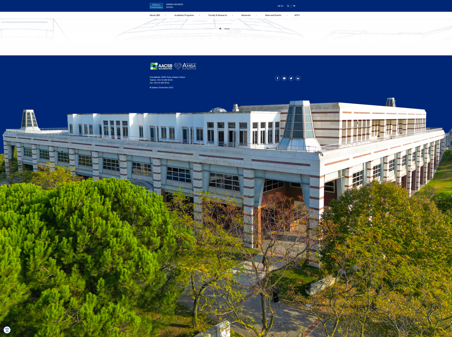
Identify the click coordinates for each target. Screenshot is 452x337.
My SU (280, 6)
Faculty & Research (217, 15)
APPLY (297, 15)
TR (294, 6)
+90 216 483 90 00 (164, 80)
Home (226, 29)
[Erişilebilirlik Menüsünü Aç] (7, 329)
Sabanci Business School (174, 5)
